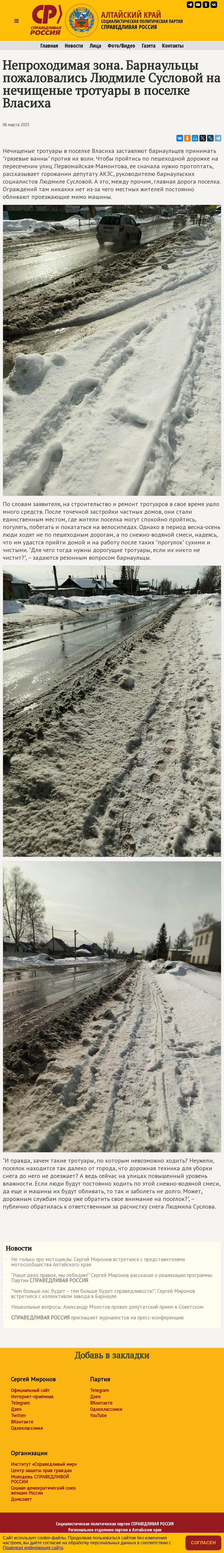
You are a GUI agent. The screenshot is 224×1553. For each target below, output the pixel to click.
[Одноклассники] (187, 138)
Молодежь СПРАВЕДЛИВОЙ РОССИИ (40, 1479)
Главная (49, 46)
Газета (148, 46)
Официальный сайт (30, 1390)
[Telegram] (218, 138)
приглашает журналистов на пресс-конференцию (95, 1318)
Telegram (20, 1402)
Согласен (203, 1542)
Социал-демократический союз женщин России (43, 1490)
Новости (74, 46)
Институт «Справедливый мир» (44, 1464)
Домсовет (21, 1499)
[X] (202, 138)
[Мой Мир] (195, 138)
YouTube (98, 1415)
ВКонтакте (22, 1421)
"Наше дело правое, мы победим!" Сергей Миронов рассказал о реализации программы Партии (109, 1278)
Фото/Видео (121, 46)
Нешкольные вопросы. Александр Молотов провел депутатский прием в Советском (105, 1307)
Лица (95, 46)
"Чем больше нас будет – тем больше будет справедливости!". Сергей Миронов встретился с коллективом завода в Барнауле (100, 1293)
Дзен (16, 1409)
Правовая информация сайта (33, 1547)
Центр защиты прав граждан (41, 1470)
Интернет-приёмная (32, 1396)
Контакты (173, 46)
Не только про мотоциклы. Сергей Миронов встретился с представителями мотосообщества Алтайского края (95, 1262)
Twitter (18, 1415)
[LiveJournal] (210, 138)
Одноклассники (27, 1428)
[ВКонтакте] (179, 138)
